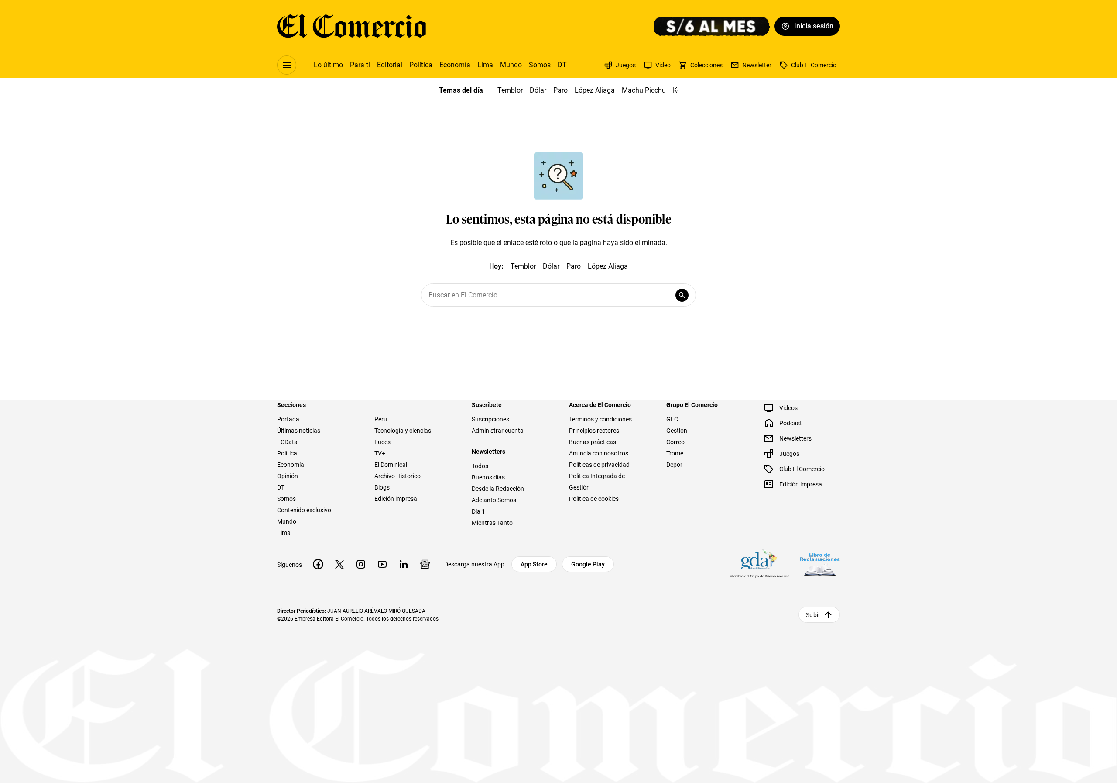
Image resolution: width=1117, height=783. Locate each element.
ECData (287, 441)
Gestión (676, 430)
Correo (675, 441)
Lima (485, 65)
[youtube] (382, 564)
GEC (672, 419)
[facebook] (318, 564)
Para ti (360, 65)
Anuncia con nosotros (598, 453)
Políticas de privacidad (599, 464)
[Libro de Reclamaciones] (820, 564)
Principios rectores (594, 430)
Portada (288, 419)
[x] (339, 564)
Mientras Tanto (492, 522)
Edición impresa (395, 498)
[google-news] (425, 564)
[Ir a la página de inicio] (351, 26)
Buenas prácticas (592, 441)
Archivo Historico (397, 476)
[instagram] (361, 564)
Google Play (588, 564)
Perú (380, 419)
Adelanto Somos (494, 500)
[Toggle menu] (286, 65)
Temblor (510, 90)
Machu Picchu (644, 90)
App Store (534, 564)
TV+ (379, 453)
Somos (540, 65)
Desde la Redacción (498, 488)
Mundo (511, 65)
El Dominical (390, 464)
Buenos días (488, 477)
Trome (674, 453)
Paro (560, 90)
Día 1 (478, 511)
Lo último (328, 65)
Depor (674, 464)
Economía (454, 65)
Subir (813, 614)
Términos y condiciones (600, 419)
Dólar (538, 90)
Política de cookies (594, 498)
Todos (480, 465)
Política (420, 65)
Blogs (382, 487)
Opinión (287, 476)
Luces (382, 441)
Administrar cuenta (498, 430)
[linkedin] (403, 564)
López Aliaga (595, 90)
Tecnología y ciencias (402, 430)
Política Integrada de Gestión (597, 482)
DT (562, 65)
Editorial (389, 65)
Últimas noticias (298, 430)
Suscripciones (490, 419)
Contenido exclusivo (304, 510)
